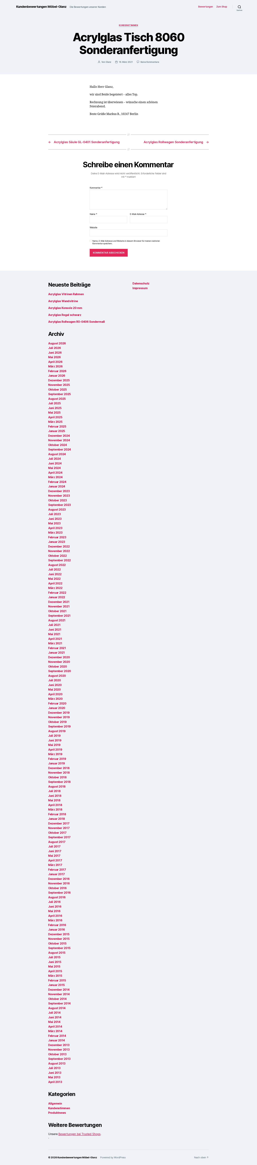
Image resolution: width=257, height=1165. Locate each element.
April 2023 (55, 528)
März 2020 (55, 698)
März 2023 (55, 532)
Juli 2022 (54, 569)
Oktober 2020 (57, 666)
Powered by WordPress (113, 1157)
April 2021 (55, 639)
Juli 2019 (54, 735)
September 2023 (59, 505)
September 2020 (59, 671)
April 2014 (55, 1026)
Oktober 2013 (57, 1054)
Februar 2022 (57, 592)
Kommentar (96, 188)
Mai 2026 (54, 357)
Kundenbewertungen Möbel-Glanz (41, 6)
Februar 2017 (57, 869)
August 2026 (57, 343)
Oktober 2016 (57, 888)
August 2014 (57, 1008)
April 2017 (55, 860)
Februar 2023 (57, 537)
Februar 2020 (57, 703)
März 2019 (55, 754)
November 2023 (59, 495)
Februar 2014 (57, 1035)
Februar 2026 (57, 371)
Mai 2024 (54, 468)
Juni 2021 (54, 629)
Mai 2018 (54, 800)
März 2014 (55, 1031)
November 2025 (59, 385)
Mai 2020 (54, 689)
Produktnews (57, 1112)
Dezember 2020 (59, 657)
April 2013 (55, 1082)
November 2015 (59, 938)
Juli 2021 (54, 625)
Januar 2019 (56, 763)
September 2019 (59, 726)
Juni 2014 (54, 1017)
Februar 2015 (57, 980)
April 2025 (55, 417)
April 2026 (55, 362)
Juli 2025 (54, 403)
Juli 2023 (54, 514)
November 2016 (59, 883)
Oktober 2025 (57, 389)
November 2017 (59, 828)
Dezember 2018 (59, 768)
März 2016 (55, 920)
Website (93, 227)
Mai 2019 (54, 745)
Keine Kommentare (150, 62)
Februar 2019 (57, 759)
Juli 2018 (54, 791)
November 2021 (59, 606)
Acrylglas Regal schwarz (64, 315)
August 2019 (57, 731)
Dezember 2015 (58, 934)
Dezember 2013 (58, 1045)
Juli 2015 (54, 957)
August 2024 (57, 454)
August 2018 (57, 786)
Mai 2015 (54, 966)
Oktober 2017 (57, 832)
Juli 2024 (54, 458)
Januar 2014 (56, 1040)
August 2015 (56, 952)
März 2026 (55, 366)
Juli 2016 (54, 902)
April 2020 (55, 694)
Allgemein (55, 1103)
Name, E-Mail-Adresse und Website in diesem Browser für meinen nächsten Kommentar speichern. (126, 242)
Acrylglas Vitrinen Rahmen (66, 294)
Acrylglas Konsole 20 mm (65, 308)
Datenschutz (141, 283)
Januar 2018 (56, 818)
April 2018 (55, 805)
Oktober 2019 (57, 722)
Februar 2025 (57, 426)
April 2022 (55, 583)
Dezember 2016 (59, 879)
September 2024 (59, 449)
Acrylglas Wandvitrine (63, 301)
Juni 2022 (55, 574)
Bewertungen (205, 6)
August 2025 (57, 398)
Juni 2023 (55, 518)
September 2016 (59, 892)
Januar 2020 (56, 708)
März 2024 (55, 477)
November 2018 (59, 772)
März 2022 (55, 588)
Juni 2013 (54, 1072)
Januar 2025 (56, 431)
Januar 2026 (56, 375)
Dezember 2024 (59, 435)
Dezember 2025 (59, 380)
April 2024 (55, 472)
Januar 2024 (56, 486)
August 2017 (56, 842)
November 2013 (59, 1049)
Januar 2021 (56, 652)
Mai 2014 (54, 1022)
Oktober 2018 (57, 777)
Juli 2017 (54, 846)
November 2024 (59, 440)
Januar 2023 (56, 541)
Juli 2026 (54, 348)
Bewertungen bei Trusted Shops (79, 1134)
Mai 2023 (54, 523)
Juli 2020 (54, 680)
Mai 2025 (54, 412)
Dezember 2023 (59, 491)
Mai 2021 (54, 634)
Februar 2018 (57, 814)
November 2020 (59, 662)
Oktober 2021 (57, 611)
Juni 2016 (54, 906)
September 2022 (59, 560)
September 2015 (59, 948)
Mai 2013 (54, 1077)
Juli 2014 (54, 1012)
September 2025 (59, 394)
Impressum (140, 288)
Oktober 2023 (57, 500)
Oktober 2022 (57, 555)
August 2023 (57, 509)
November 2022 (59, 551)
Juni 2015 (54, 962)
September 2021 (59, 615)
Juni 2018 (54, 795)
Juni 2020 (55, 685)
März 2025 (55, 421)
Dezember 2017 (58, 823)
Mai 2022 (54, 578)
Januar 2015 (56, 985)
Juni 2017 (54, 851)
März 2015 (55, 975)
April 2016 (55, 915)
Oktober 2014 (57, 999)
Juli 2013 (54, 1068)
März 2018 (55, 809)
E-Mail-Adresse (138, 214)
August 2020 (57, 675)
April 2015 (55, 971)
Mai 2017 (54, 855)
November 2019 (59, 717)
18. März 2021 (126, 62)
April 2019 (55, 749)
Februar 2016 (57, 925)
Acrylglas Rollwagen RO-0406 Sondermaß (76, 321)
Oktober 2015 (57, 943)
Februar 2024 (57, 482)
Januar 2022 (56, 597)
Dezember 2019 (59, 712)
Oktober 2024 (57, 445)
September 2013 (59, 1059)
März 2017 (55, 865)
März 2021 (55, 643)
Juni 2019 (54, 740)
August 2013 (56, 1063)
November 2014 (59, 994)
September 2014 (59, 1003)
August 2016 (57, 897)
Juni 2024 (55, 463)
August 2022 (57, 565)
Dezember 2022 (59, 546)
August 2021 (56, 620)
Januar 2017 (56, 874)
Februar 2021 (57, 648)
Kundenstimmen (128, 25)
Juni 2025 (55, 408)
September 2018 (59, 782)
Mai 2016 (54, 911)
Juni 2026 (55, 352)
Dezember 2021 (58, 602)
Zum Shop (221, 6)
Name (93, 214)
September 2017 (59, 837)
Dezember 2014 (59, 989)
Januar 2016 (56, 929)
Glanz (108, 62)
